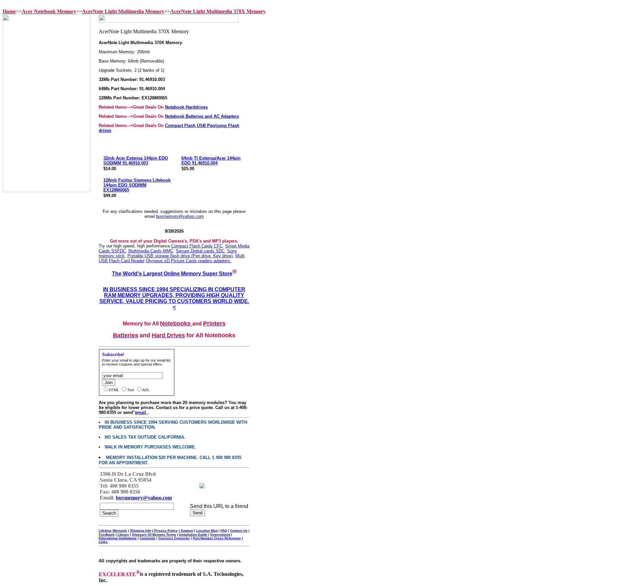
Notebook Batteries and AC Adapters (202, 116)
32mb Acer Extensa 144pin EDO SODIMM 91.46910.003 (135, 161)
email (141, 412)
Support (186, 530)
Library (123, 534)
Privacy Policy (165, 530)
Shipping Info (140, 530)
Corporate (147, 538)
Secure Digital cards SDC (200, 250)
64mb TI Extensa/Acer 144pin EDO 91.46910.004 (211, 161)
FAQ (224, 530)
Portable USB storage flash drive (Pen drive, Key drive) (180, 255)
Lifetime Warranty (113, 530)
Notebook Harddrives (186, 107)
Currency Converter (174, 538)
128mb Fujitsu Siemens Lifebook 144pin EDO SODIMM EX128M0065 (137, 185)
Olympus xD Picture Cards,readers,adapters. (188, 260)
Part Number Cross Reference (217, 538)
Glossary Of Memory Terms (154, 534)
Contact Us (239, 530)
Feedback (107, 534)
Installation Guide (193, 534)
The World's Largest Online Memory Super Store (172, 273)
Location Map (207, 530)
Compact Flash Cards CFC (197, 245)
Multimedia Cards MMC (150, 250)
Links (103, 542)
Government (220, 534)
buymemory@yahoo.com (180, 216)
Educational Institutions (118, 538)
